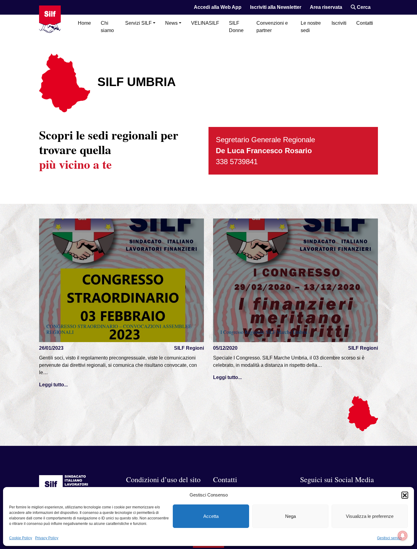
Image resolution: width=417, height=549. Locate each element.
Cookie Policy (20, 538)
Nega (290, 516)
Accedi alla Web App (217, 7)
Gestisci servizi (389, 538)
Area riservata (326, 7)
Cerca (363, 7)
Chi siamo (107, 26)
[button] (405, 495)
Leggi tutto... (53, 384)
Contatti (364, 23)
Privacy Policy (46, 538)
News (171, 23)
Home (84, 23)
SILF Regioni (189, 348)
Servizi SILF (138, 23)
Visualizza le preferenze (369, 516)
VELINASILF (205, 23)
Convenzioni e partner (272, 26)
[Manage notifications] (403, 535)
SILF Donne (236, 26)
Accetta (211, 516)
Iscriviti (339, 23)
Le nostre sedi (311, 26)
